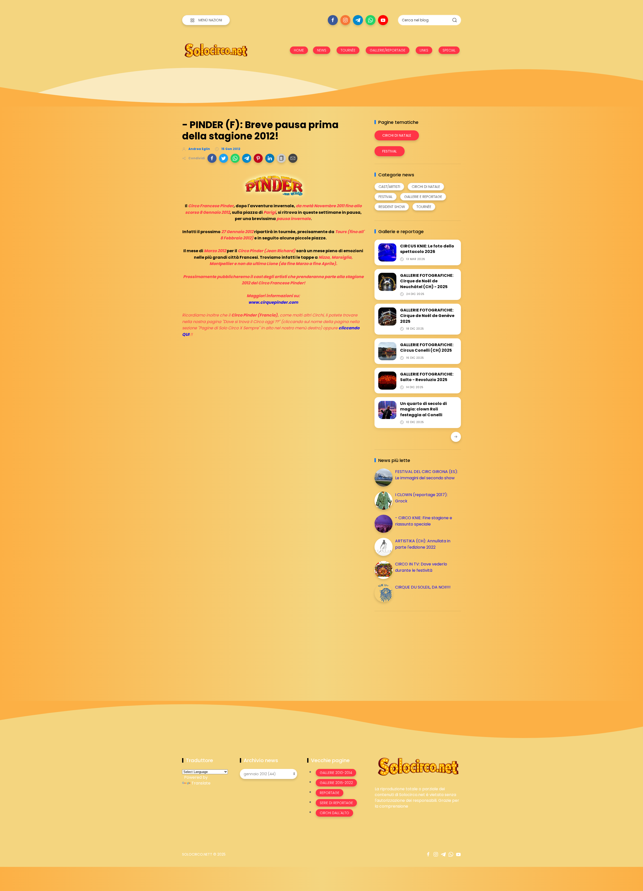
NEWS (321, 50)
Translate (200, 783)
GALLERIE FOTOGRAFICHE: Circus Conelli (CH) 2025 (426, 347)
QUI (185, 334)
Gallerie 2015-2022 (336, 782)
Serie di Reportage (336, 802)
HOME (299, 50)
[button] (212, 158)
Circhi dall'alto (334, 812)
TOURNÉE (348, 50)
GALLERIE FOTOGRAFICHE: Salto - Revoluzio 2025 (426, 377)
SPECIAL (449, 50)
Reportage (329, 792)
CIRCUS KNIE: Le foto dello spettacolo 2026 (427, 248)
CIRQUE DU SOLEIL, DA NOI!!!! (423, 587)
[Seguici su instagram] (345, 20)
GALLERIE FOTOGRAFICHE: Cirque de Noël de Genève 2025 (427, 315)
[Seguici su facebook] (333, 20)
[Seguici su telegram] (358, 20)
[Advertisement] (412, 650)
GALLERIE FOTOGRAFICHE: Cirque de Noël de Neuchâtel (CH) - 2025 (426, 281)
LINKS (424, 50)
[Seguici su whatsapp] (370, 20)
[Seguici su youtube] (383, 20)
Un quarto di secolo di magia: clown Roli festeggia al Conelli (423, 409)
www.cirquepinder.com (273, 302)
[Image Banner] (418, 766)
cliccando (349, 328)
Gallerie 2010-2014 (336, 772)
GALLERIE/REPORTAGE (387, 50)
